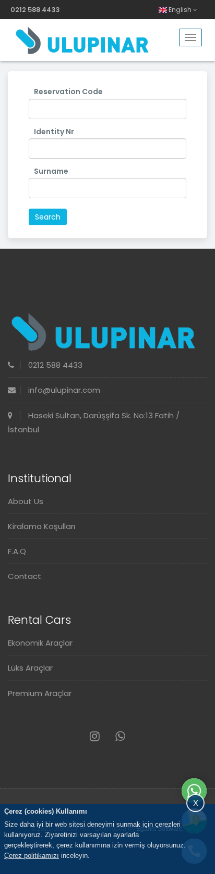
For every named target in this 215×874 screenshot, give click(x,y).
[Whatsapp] (120, 736)
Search (48, 217)
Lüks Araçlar (30, 667)
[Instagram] (95, 736)
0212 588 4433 (34, 10)
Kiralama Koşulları (41, 526)
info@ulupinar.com (63, 389)
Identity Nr (54, 131)
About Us (25, 501)
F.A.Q (17, 551)
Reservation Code (68, 91)
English (180, 9)
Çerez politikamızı (31, 855)
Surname (51, 171)
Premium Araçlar (39, 693)
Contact (24, 576)
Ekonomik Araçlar (40, 642)
